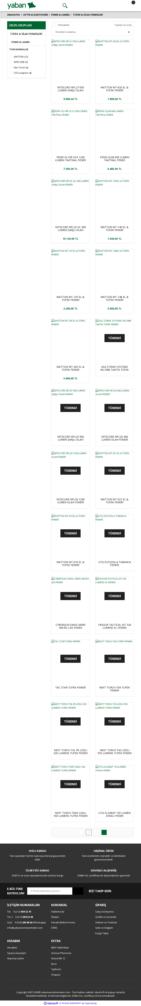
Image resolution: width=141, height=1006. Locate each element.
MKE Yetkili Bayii (60, 947)
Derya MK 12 (58, 958)
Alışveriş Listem (15, 958)
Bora (54, 963)
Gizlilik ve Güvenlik (105, 917)
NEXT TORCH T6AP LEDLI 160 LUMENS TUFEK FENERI (70, 814)
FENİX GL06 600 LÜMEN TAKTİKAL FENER (114, 159)
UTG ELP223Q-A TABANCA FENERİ (114, 564)
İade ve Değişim (104, 927)
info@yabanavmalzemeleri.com (25, 927)
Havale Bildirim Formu (63, 922)
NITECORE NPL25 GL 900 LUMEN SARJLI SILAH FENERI (70, 229)
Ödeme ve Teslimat (106, 922)
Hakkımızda (57, 911)
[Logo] (21, 5)
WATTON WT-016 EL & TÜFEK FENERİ (70, 564)
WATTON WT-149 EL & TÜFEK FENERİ (115, 229)
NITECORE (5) (21, 62)
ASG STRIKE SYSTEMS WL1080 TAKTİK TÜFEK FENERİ (114, 368)
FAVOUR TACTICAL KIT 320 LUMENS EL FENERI (114, 626)
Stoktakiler (64, 25)
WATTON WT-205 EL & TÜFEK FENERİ (70, 368)
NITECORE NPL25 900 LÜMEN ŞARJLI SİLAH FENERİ (70, 438)
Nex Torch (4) (21, 67)
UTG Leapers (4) (22, 72)
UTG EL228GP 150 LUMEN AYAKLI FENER (115, 814)
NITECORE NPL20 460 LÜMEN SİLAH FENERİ (114, 438)
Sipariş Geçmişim (16, 953)
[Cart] (130, 5)
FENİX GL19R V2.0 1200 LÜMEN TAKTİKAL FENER (70, 159)
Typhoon (56, 969)
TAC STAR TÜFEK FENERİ (70, 687)
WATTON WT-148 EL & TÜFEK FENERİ (115, 298)
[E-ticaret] (70, 1003)
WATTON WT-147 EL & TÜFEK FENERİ (70, 298)
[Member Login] (97, 5)
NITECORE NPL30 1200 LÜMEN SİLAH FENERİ (71, 501)
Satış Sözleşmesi (104, 911)
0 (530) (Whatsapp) (26, 922)
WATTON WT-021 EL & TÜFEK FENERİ (115, 501)
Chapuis (55, 974)
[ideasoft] (51, 1003)
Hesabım (12, 947)
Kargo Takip (102, 933)
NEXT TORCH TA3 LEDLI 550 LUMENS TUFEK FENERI (114, 752)
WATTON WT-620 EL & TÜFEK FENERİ (115, 89)
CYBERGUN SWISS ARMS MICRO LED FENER (71, 626)
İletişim (55, 917)
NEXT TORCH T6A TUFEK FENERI (114, 689)
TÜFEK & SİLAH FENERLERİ (88, 14)
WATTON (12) (21, 56)
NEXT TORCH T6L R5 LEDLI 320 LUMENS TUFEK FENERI (70, 752)
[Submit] (77, 891)
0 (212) (19, 911)
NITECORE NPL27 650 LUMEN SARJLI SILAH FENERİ (70, 89)
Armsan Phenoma (61, 953)
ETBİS (54, 927)
